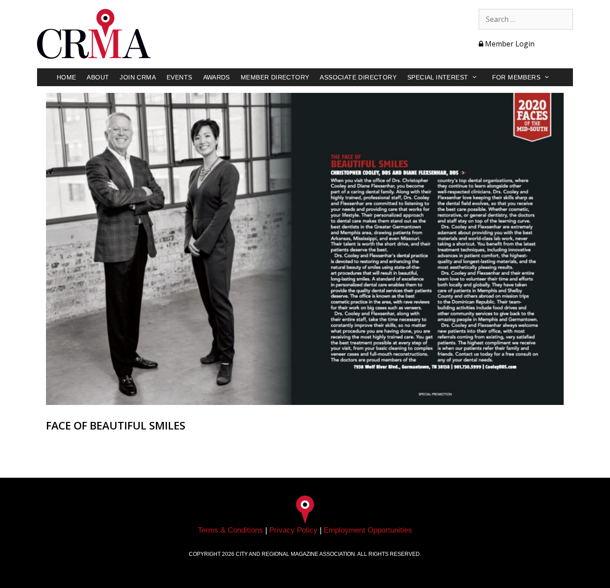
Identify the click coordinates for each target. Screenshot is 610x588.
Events (179, 77)
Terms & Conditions (230, 530)
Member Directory (275, 77)
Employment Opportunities (368, 530)
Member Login (509, 44)
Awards (216, 77)
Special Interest (437, 77)
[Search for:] (526, 19)
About (98, 77)
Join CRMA (138, 77)
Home (66, 77)
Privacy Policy (293, 530)
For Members (516, 77)
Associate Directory (358, 77)
